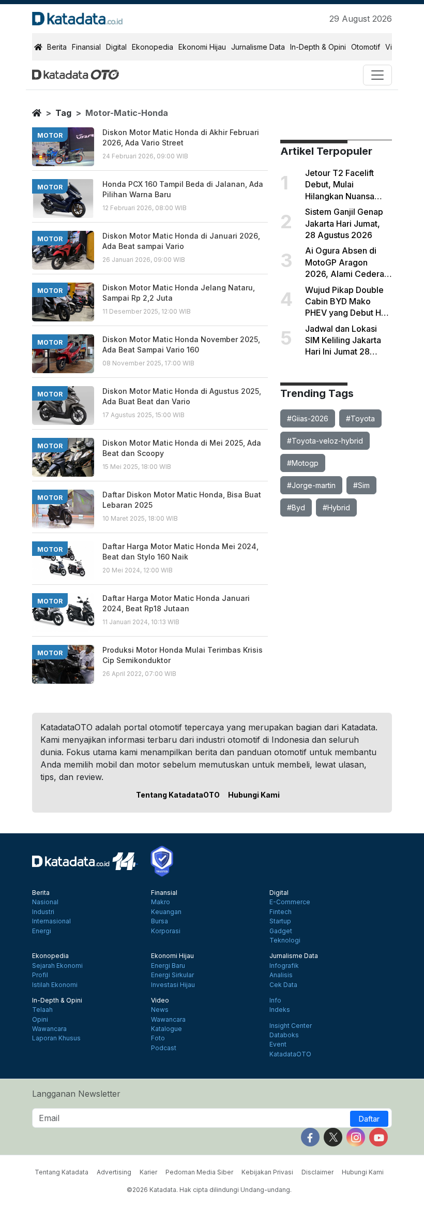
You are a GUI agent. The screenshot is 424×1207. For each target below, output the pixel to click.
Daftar (369, 1118)
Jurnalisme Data (258, 46)
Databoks (284, 1035)
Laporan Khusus (56, 1038)
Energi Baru (168, 965)
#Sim (361, 485)
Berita (57, 46)
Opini (40, 1019)
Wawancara (49, 1029)
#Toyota (360, 418)
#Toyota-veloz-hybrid (325, 440)
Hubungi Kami (254, 794)
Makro (160, 902)
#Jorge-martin (311, 485)
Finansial (86, 46)
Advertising (114, 1172)
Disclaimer (317, 1172)
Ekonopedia (152, 46)
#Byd (296, 507)
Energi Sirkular (172, 975)
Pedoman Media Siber (199, 1172)
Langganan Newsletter (76, 1093)
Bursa (159, 921)
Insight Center (290, 1025)
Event (277, 1044)
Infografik (284, 965)
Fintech (280, 912)
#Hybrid (336, 507)
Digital (116, 46)
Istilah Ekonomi (55, 985)
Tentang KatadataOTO (178, 794)
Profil (40, 975)
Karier (148, 1172)
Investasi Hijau (173, 985)
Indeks (279, 1009)
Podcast (163, 1048)
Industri (43, 912)
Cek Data (283, 985)
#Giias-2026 (307, 418)
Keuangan (166, 912)
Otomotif (365, 46)
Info (275, 1000)
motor (50, 135)
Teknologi (284, 940)
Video (160, 1000)
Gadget (280, 931)
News (160, 1009)
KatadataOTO (290, 1054)
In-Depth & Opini (318, 46)
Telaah (42, 1009)
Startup (280, 921)
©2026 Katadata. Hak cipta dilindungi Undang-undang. (209, 1190)
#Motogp (303, 463)
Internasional (51, 921)
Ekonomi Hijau (202, 46)
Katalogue (166, 1029)
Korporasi (165, 931)
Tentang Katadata (61, 1172)
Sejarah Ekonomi (57, 965)
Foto (158, 1038)
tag (63, 113)
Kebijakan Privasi (267, 1172)
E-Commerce (289, 902)
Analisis (281, 975)
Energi (41, 931)
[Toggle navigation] (377, 75)
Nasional (45, 902)
